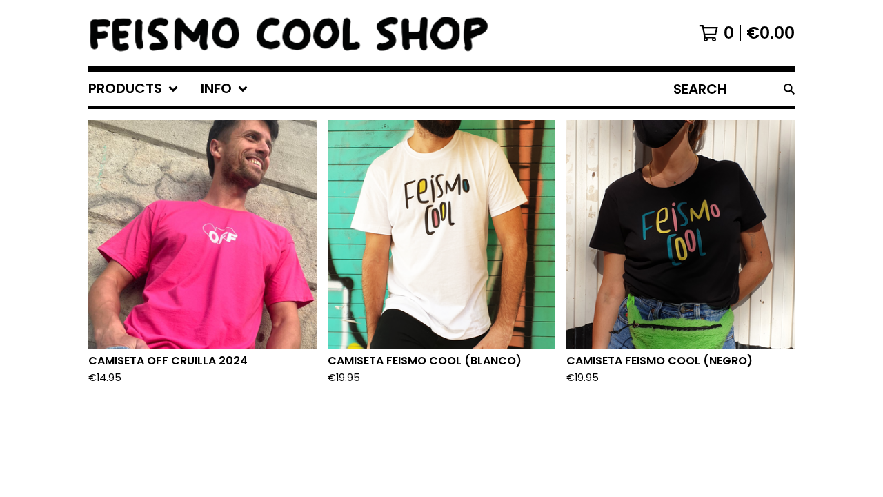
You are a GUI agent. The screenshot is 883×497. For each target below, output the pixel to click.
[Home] (288, 33)
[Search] (789, 89)
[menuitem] (133, 89)
